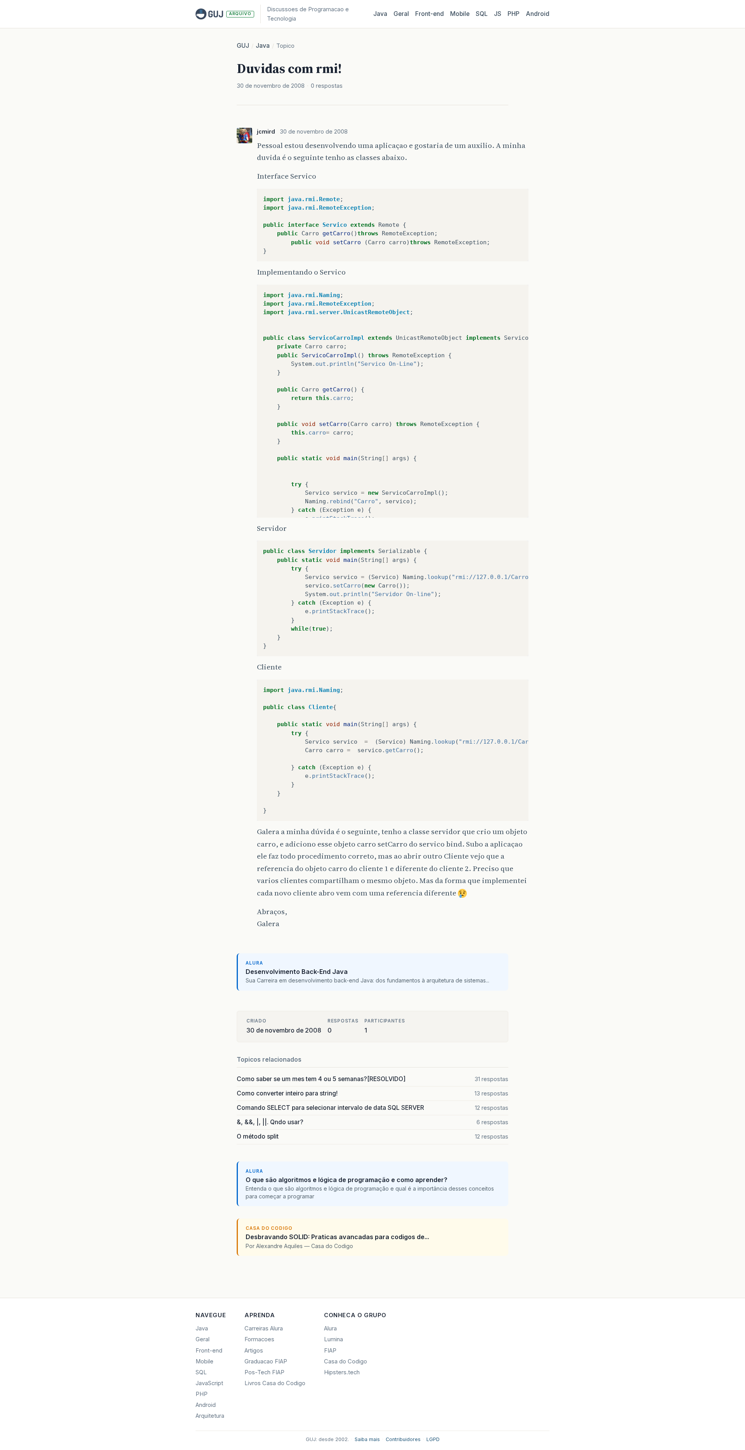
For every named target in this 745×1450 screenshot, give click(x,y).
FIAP (330, 1350)
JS (497, 13)
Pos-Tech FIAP (264, 1372)
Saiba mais (367, 1439)
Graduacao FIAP (265, 1361)
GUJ (243, 45)
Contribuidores (403, 1439)
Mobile (460, 13)
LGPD (433, 1439)
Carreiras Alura (263, 1328)
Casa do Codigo (345, 1361)
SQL (482, 13)
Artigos (253, 1350)
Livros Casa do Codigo (274, 1383)
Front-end (209, 1350)
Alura (330, 1328)
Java (380, 13)
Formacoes (259, 1339)
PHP (514, 13)
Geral (401, 13)
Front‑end (429, 13)
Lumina (333, 1339)
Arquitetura (210, 1415)
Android (537, 13)
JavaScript (209, 1383)
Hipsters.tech (342, 1372)
